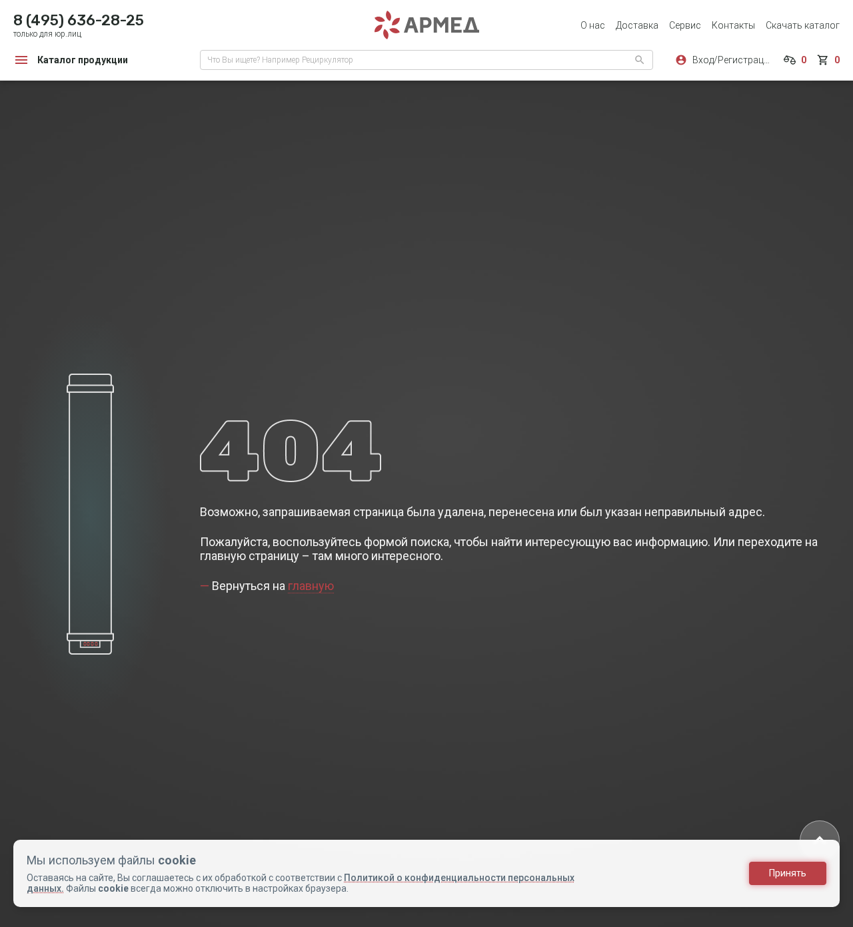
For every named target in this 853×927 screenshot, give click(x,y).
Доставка (637, 25)
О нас (592, 25)
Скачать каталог (803, 25)
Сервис (685, 25)
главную (311, 586)
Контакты (733, 25)
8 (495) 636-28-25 (78, 20)
